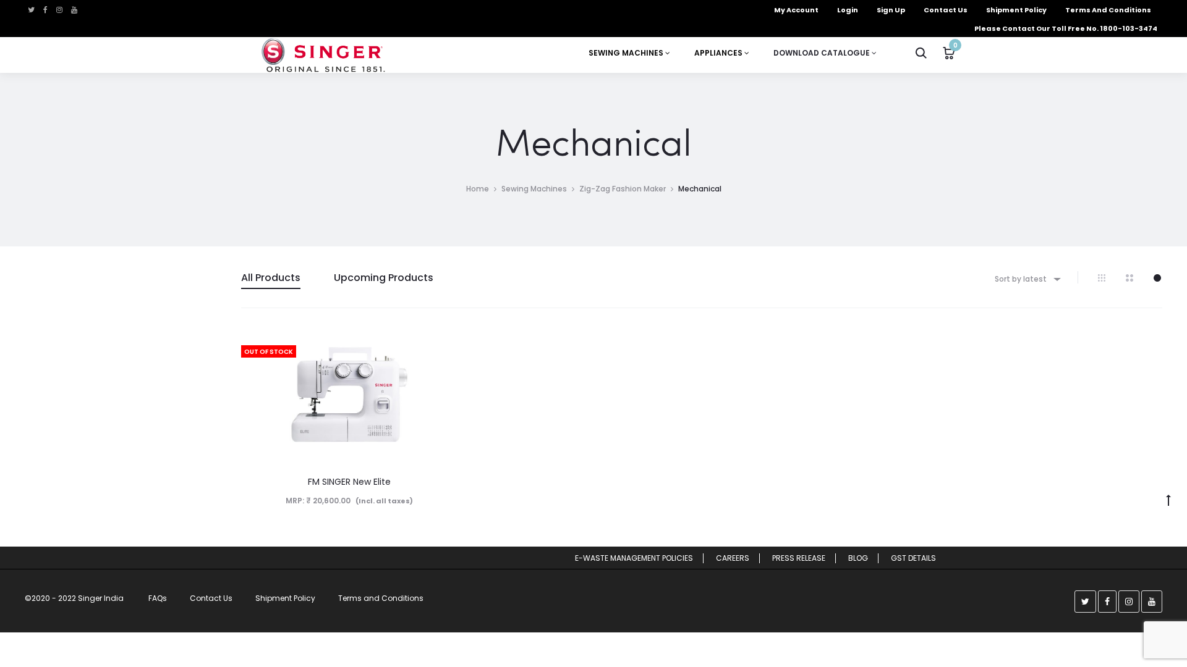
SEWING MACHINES (627, 53)
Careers (732, 558)
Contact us (946, 10)
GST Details (913, 558)
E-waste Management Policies (634, 558)
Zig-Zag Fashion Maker (622, 188)
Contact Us (211, 598)
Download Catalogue (822, 53)
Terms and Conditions (1108, 10)
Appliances (719, 53)
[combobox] (1027, 278)
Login (847, 10)
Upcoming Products (383, 278)
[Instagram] (59, 10)
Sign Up (891, 10)
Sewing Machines (534, 188)
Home (477, 188)
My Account (796, 10)
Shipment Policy (1016, 10)
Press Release (798, 558)
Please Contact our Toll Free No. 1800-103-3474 (1065, 28)
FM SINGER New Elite (349, 482)
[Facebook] (45, 10)
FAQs (157, 598)
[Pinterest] (74, 10)
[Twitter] (31, 10)
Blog (858, 558)
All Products (270, 278)
